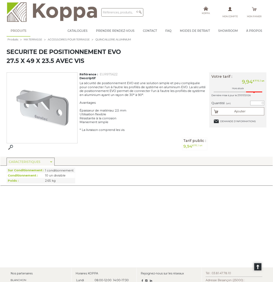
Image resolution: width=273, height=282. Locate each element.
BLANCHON (18, 280)
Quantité (221, 103)
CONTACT (150, 31)
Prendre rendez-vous (115, 31)
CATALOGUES (78, 31)
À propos (254, 31)
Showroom (228, 31)
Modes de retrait (195, 31)
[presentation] (30, 162)
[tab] (31, 162)
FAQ (168, 31)
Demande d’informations (238, 121)
